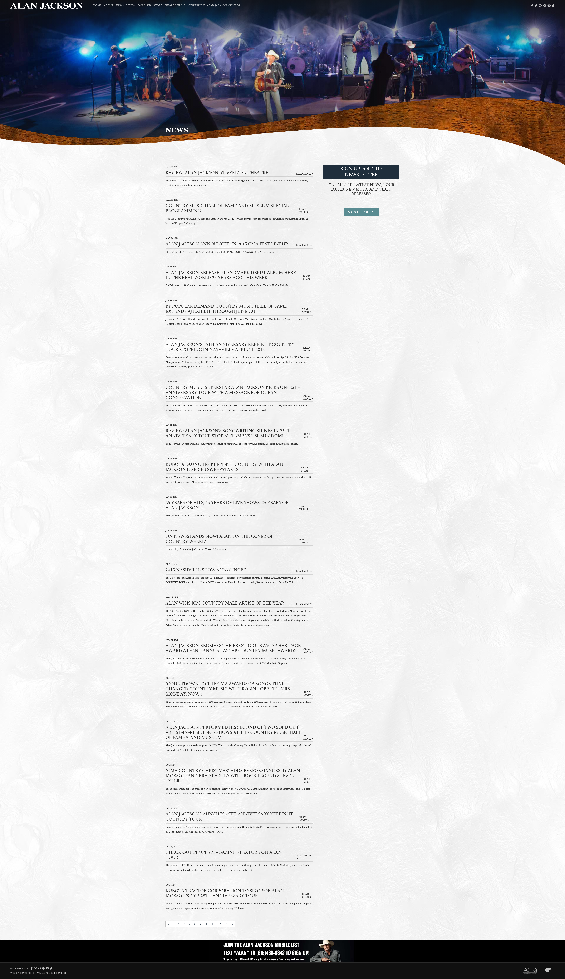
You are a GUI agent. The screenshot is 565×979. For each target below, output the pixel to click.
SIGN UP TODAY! (361, 212)
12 (219, 924)
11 (213, 924)
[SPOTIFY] (544, 5)
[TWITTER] (536, 5)
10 (206, 924)
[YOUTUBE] (548, 5)
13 (226, 924)
